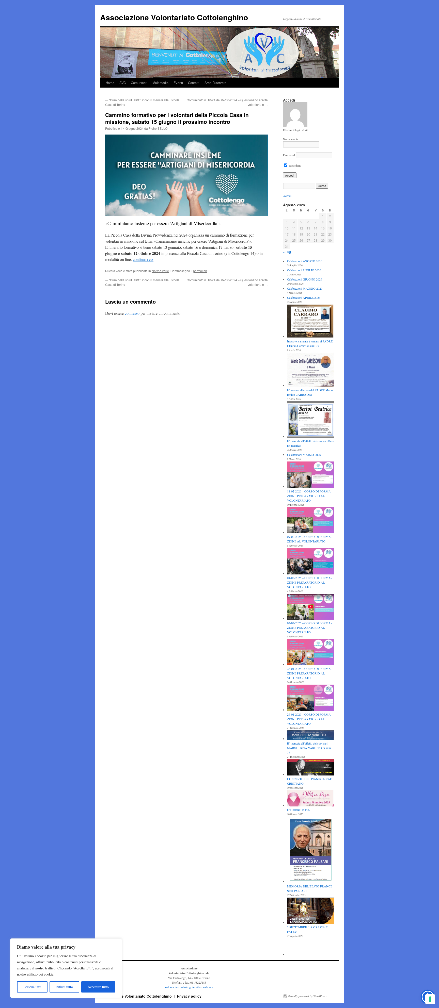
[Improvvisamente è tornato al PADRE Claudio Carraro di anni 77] (310, 321)
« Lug (287, 252)
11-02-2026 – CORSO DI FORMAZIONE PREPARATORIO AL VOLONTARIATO (309, 495)
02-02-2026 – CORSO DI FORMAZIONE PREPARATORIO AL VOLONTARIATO (309, 627)
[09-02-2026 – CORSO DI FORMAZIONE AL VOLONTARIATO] (310, 521)
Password (289, 155)
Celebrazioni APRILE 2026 (303, 297)
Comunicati (139, 82)
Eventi (178, 82)
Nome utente (290, 139)
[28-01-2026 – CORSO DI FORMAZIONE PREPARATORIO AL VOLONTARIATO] (310, 652)
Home (110, 82)
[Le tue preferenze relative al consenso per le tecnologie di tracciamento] (430, 999)
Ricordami (294, 165)
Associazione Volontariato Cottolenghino (174, 17)
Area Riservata (215, 82)
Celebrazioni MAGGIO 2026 (304, 288)
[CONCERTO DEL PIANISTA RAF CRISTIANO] (310, 767)
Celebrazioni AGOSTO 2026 (304, 261)
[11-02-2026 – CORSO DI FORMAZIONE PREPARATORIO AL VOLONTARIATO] (310, 475)
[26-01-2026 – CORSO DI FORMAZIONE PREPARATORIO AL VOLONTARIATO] (310, 698)
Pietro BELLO (158, 128)
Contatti (193, 82)
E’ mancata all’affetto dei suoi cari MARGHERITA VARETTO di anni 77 (309, 747)
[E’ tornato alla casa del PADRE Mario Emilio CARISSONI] (310, 370)
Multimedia (160, 82)
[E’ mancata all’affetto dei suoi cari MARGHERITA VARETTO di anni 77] (310, 735)
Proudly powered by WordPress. (307, 996)
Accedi (287, 196)
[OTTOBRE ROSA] (310, 798)
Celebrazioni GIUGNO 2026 (304, 279)
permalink (200, 271)
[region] (66, 968)
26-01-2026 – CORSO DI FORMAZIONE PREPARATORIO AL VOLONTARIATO (309, 718)
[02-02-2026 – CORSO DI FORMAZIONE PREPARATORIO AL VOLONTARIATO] (310, 607)
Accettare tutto (98, 986)
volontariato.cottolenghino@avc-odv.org (189, 987)
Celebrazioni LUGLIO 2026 (304, 270)
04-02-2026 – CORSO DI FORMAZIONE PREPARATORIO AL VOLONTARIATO (309, 582)
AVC (122, 82)
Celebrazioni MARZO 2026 (304, 455)
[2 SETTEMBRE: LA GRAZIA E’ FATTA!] (310, 911)
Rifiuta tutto (64, 986)
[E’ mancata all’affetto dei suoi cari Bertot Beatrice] (310, 420)
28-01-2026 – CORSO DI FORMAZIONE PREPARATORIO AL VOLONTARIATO (309, 673)
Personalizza (32, 986)
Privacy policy (189, 996)
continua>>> (143, 259)
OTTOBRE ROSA (298, 810)
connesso (132, 313)
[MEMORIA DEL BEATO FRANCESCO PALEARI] (310, 850)
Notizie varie (160, 271)
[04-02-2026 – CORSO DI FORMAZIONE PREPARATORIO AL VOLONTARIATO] (310, 561)
